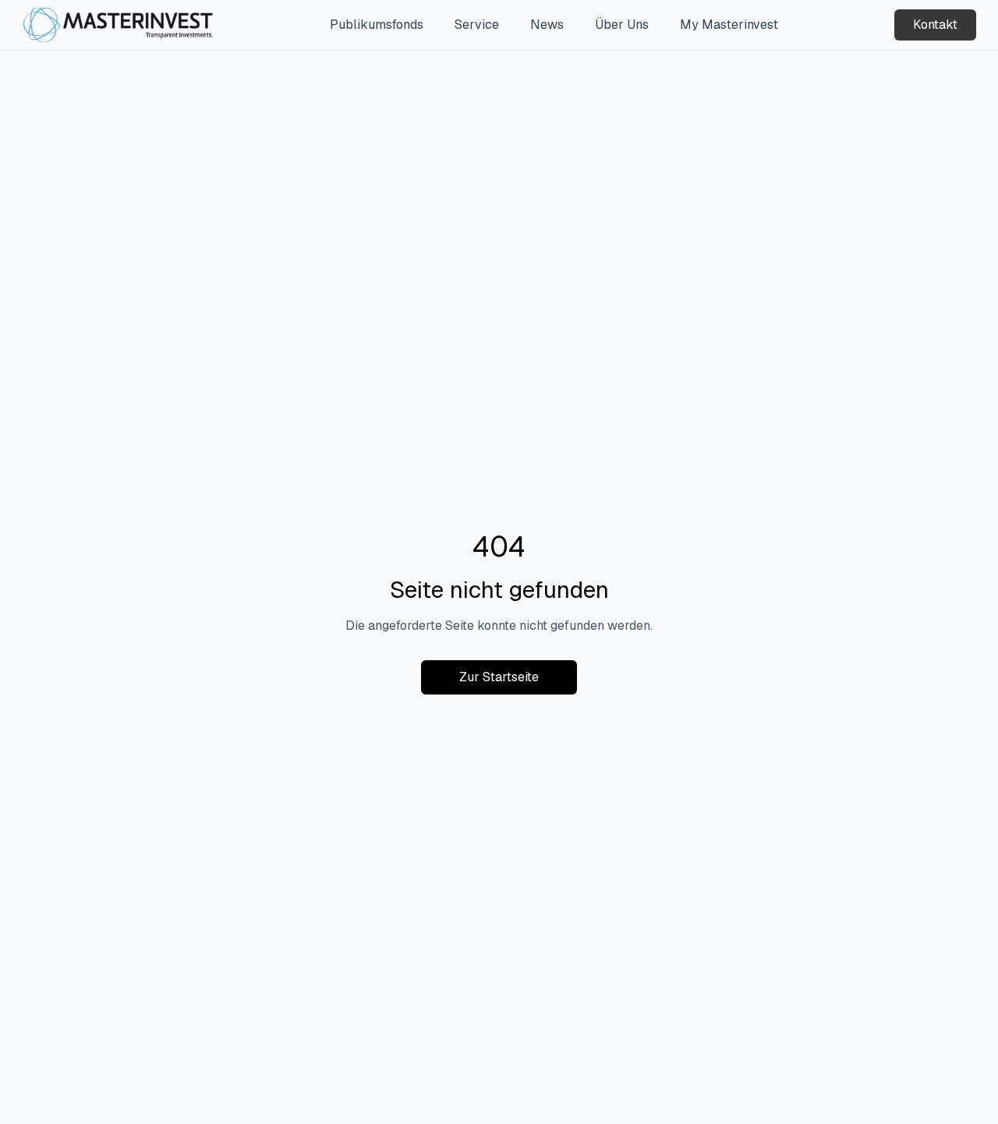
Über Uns (622, 24)
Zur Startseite (499, 677)
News (547, 24)
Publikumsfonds (376, 24)
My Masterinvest (729, 24)
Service (477, 24)
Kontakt (935, 24)
